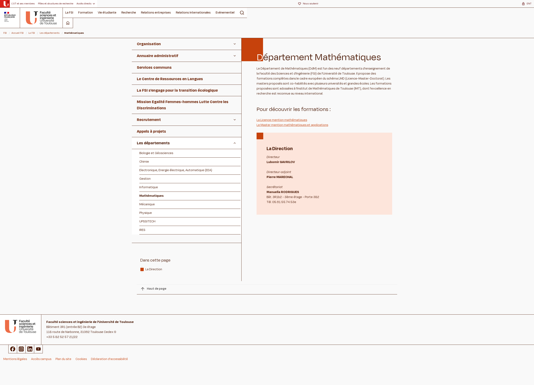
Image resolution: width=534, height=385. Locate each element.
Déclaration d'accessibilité (109, 359)
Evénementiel (225, 12)
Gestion (145, 179)
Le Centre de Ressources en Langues (170, 79)
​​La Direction (154, 269)
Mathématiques (151, 196)
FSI (5, 33)
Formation (85, 12)
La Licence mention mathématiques (282, 120)
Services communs (154, 67)
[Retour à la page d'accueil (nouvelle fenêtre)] (6, 3)
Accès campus (41, 359)
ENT (529, 3)
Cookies (81, 359)
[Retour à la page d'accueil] (41, 17)
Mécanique (147, 204)
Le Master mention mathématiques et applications (292, 125)
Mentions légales (15, 359)
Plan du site (63, 359)
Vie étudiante (107, 12)
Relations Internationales (193, 12)
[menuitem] (23, 3)
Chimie (144, 161)
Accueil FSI (17, 33)
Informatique (148, 187)
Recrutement (149, 119)
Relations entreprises (156, 12)
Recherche (128, 12)
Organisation (149, 44)
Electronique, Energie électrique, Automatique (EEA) (175, 170)
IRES (142, 230)
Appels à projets (151, 131)
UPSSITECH (147, 221)
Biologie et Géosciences (156, 153)
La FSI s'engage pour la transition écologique (177, 90)
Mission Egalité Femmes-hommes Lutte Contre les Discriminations (182, 105)
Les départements (49, 33)
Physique (145, 213)
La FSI (69, 12)
